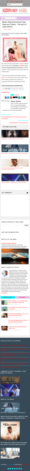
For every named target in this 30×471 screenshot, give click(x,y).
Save (16, 97)
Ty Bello (22, 65)
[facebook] (10, 1)
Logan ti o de (4, 77)
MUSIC (9, 29)
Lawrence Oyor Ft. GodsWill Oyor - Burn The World (13, 182)
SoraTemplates (10, 464)
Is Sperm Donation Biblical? (8, 243)
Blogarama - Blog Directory (14, 466)
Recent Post (7, 297)
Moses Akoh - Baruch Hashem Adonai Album (12, 138)
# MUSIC (17, 94)
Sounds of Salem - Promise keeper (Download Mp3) (13, 345)
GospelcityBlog (25, 464)
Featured (22, 297)
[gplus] (12, 1)
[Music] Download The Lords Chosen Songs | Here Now (14, 363)
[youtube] (19, 1)
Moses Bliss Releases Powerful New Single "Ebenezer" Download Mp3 (12, 168)
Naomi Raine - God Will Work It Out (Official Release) (14, 153)
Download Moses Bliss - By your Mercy (10, 367)
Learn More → (4, 293)
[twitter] (8, 1)
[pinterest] (22, 1)
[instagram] (15, 1)
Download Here (5, 92)
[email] (17, 1)
